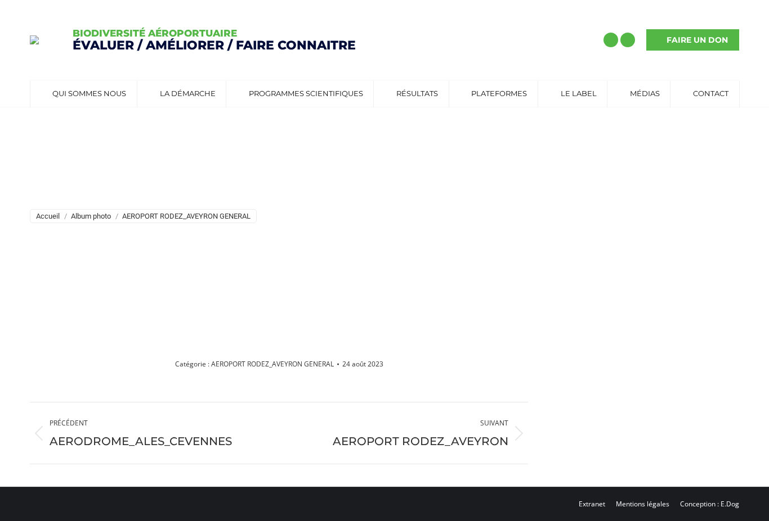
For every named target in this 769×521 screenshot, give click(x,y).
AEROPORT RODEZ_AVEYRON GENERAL (272, 364)
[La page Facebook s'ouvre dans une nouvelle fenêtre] (610, 40)
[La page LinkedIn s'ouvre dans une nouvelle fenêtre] (627, 40)
